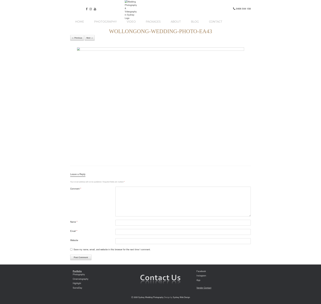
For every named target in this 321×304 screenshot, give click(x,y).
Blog (195, 21)
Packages (153, 21)
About (176, 21)
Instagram (201, 275)
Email (73, 231)
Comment (75, 188)
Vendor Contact (203, 287)
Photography (105, 21)
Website (74, 240)
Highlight (77, 283)
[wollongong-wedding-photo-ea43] (160, 103)
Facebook (201, 271)
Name (73, 221)
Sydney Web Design (181, 297)
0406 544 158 (243, 8)
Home (79, 21)
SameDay (77, 287)
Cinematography (80, 278)
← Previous (77, 37)
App (198, 280)
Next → (89, 37)
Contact (215, 21)
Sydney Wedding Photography (151, 297)
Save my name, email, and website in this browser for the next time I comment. (112, 249)
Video (131, 21)
